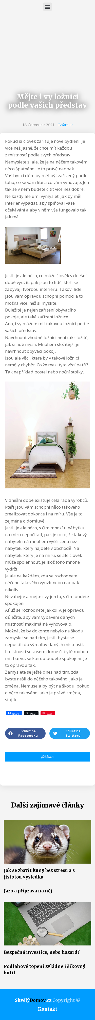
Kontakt (47, 1009)
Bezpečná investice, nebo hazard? (42, 952)
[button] (47, 7)
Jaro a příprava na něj (28, 891)
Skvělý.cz (33, 1000)
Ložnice (65, 125)
